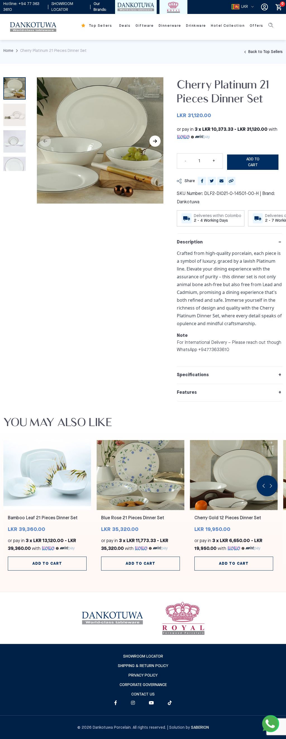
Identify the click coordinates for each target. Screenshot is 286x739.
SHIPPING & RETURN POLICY (143, 666)
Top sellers (100, 26)
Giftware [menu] (144, 26)
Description (190, 242)
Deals (125, 26)
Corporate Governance (143, 685)
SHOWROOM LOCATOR (62, 7)
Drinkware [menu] (196, 26)
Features (187, 392)
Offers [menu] (256, 26)
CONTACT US (143, 694)
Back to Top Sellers (265, 52)
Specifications (193, 375)
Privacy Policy (143, 675)
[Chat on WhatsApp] (270, 723)
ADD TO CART (252, 162)
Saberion (200, 727)
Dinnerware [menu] (170, 26)
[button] (155, 141)
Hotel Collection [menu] (228, 26)
